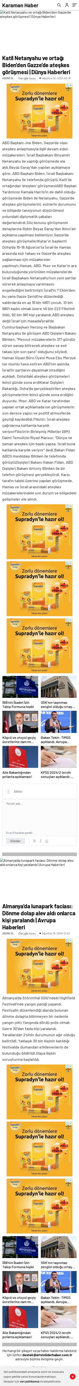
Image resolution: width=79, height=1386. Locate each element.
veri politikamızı (30, 1381)
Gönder (15, 841)
